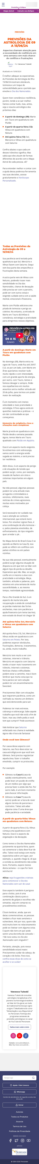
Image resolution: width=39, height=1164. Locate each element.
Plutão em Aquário (25, 440)
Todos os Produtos (19, 1117)
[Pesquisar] (33, 1078)
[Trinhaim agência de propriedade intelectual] (19, 1155)
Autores (19, 1112)
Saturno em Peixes (11, 639)
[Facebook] (25, 1035)
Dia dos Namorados (21, 91)
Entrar (21, 1105)
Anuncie (19, 1122)
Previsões (19, 32)
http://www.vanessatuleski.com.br (22, 1045)
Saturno (23, 727)
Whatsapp (21, 1092)
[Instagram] (13, 1035)
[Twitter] (16, 1140)
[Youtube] (28, 1140)
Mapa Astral (8, 11)
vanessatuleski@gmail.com (23, 1043)
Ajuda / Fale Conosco (21, 1085)
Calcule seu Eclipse (25, 11)
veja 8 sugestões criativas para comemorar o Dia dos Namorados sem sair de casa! (18, 880)
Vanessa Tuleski (24, 64)
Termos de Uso (19, 1126)
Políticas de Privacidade (19, 1131)
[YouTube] (19, 1035)
